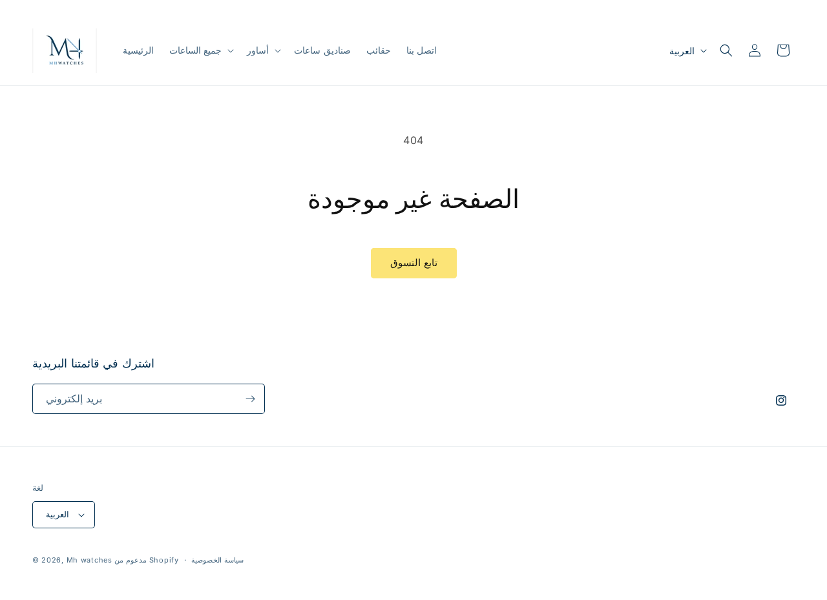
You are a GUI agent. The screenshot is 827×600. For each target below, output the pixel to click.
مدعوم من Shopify (146, 559)
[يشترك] (250, 399)
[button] (201, 50)
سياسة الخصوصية (217, 559)
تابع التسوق (413, 262)
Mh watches (89, 559)
